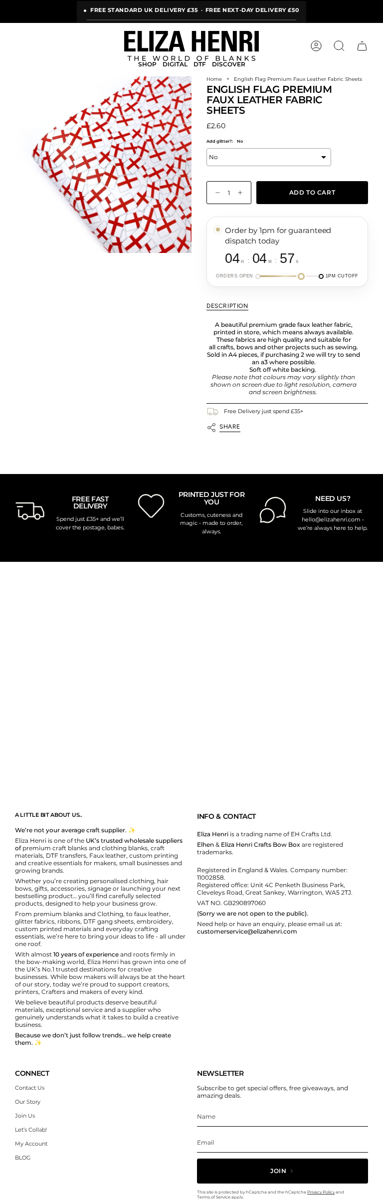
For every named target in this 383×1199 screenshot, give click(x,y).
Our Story (27, 1101)
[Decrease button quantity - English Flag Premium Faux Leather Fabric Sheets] (215, 193)
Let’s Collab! (31, 1129)
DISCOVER (228, 64)
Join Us (25, 1115)
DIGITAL (175, 64)
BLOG (23, 1157)
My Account (31, 1143)
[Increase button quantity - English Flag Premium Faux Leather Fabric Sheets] (242, 193)
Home (214, 79)
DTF (199, 64)
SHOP (147, 64)
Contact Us (29, 1087)
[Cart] (362, 45)
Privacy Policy (321, 1192)
